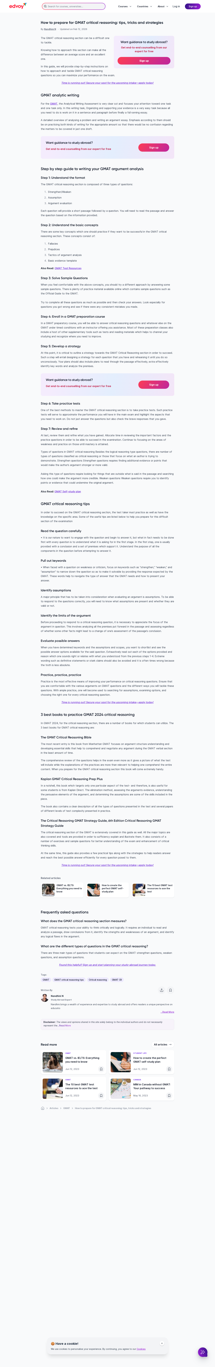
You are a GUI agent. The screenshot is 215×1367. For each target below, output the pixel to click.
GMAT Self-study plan (67, 491)
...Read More (64, 1025)
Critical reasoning (98, 979)
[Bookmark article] (170, 990)
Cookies (141, 1349)
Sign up (153, 147)
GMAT (53, 103)
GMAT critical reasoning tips (69, 979)
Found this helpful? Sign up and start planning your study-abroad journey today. (107, 964)
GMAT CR (117, 979)
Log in (176, 6)
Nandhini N (50, 29)
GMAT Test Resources (68, 268)
